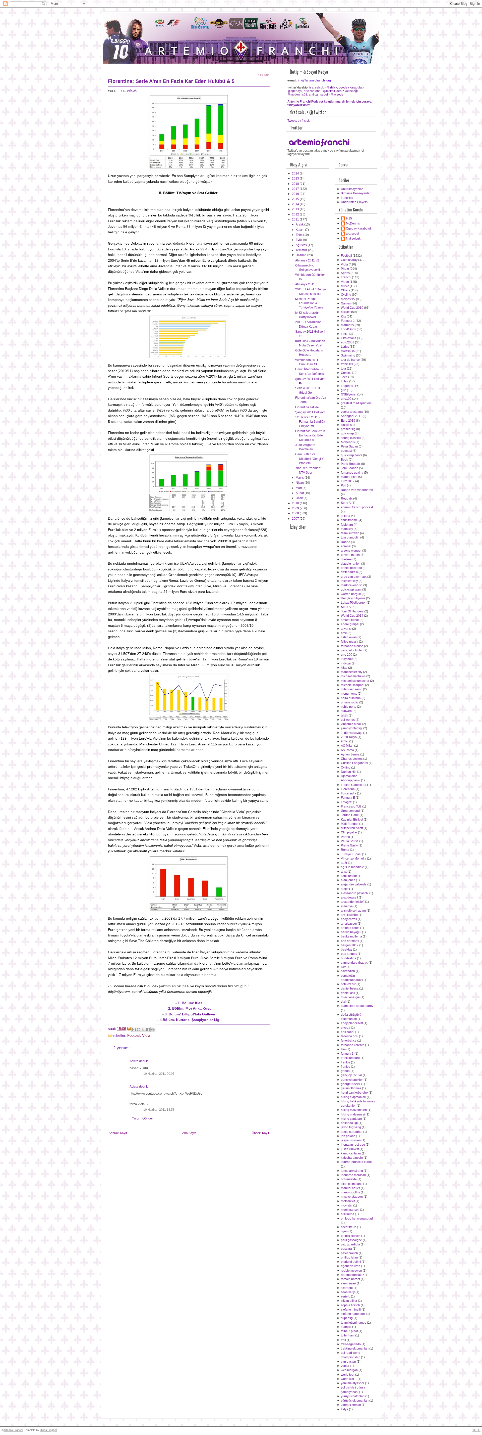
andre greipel (350, 624)
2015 (296, 199)
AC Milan (347, 745)
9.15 (349, 218)
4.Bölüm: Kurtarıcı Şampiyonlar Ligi (190, 1020)
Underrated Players (354, 202)
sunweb (346, 711)
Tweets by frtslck (298, 120)
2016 (296, 194)
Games (346, 303)
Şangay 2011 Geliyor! (310, 412)
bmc (344, 633)
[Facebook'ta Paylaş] (148, 1029)
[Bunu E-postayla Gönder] (133, 1029)
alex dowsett (349, 897)
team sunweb (350, 533)
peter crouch (349, 1253)
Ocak (300, 498)
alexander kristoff (352, 902)
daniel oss (348, 993)
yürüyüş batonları (353, 1396)
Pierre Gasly (349, 845)
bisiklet (345, 312)
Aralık (300, 224)
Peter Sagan (349, 446)
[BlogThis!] (138, 1029)
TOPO (476, 1429)
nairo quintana (351, 698)
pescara (346, 1248)
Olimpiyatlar (349, 832)
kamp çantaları (351, 1153)
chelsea (346, 559)
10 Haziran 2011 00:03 (158, 1073)
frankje (345, 1066)
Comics (346, 373)
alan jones (348, 880)
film (343, 1049)
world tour (347, 1374)
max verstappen (352, 1196)
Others (345, 290)
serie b (345, 1296)
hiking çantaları (351, 1118)
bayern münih (350, 555)
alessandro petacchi (355, 893)
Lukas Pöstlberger (353, 602)
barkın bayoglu (351, 932)
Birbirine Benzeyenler (356, 193)
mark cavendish (352, 585)
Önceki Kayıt (260, 1133)
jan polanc (348, 1136)
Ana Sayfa (189, 1133)
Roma (345, 849)
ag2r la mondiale (352, 867)
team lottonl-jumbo (353, 1322)
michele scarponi (352, 685)
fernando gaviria (352, 472)
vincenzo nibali (351, 724)
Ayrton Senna (350, 754)
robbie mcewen (351, 1270)
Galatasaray (349, 260)
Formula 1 (348, 321)
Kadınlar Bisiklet (352, 819)
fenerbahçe (348, 1040)
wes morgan (349, 1370)
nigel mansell (350, 1210)
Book (344, 459)
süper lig (347, 1318)
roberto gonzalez (352, 1275)
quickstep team (351, 589)
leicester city (349, 581)
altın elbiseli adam (353, 910)
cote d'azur (348, 984)
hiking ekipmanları (353, 1097)
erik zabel (347, 1032)
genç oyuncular (351, 1075)
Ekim (299, 235)
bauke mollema (351, 936)
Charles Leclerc (352, 758)
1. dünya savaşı (351, 733)
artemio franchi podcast (357, 507)
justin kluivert (350, 1149)
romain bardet (350, 1279)
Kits (343, 316)
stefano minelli (351, 1309)
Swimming (348, 355)
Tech (344, 377)
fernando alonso (352, 646)
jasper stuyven (351, 1140)
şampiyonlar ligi (352, 728)
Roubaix (346, 498)
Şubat (300, 493)
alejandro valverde (354, 884)
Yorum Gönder (142, 1118)
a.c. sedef (352, 233)
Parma (345, 837)
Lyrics (345, 346)
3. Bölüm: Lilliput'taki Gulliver (190, 1014)
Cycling (346, 294)
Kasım (300, 230)
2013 (296, 209)
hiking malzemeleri (354, 1110)
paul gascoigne (351, 1240)
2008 (296, 513)
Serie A (346, 503)
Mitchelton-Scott (352, 828)
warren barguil (351, 594)
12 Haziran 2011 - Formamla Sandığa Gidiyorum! (310, 422)
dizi (343, 1001)
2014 (296, 204)
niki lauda (347, 1214)
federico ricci (349, 1036)
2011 (296, 219)
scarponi (347, 1288)
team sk (346, 1327)
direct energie (350, 997)
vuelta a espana (352, 412)
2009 (296, 508)
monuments (349, 693)
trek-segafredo (351, 1344)
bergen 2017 (349, 945)
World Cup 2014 (352, 615)
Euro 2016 (348, 420)
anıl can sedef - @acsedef (326, 94)
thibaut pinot (349, 1331)
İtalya (344, 1409)
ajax (344, 871)
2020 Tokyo (349, 737)
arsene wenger (351, 550)
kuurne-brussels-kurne (356, 1162)
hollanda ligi (349, 1123)
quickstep (347, 433)
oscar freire (348, 1227)
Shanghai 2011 (351, 416)
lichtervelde (349, 1179)
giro (343, 390)
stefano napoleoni (353, 1314)
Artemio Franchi (13, 1429)
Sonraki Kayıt (118, 1133)
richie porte (348, 706)
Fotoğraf (346, 802)
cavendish (348, 971)
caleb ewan (349, 637)
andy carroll (349, 919)
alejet (344, 889)
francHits (347, 198)
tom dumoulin (350, 537)
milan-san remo (351, 689)
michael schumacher (355, 681)
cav (343, 967)
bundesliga (348, 958)
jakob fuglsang (351, 1127)
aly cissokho (349, 915)
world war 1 (349, 1379)
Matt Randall (349, 824)
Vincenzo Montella (353, 858)
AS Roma (347, 750)
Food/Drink (348, 329)
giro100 (346, 398)
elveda (345, 1027)
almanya (347, 906)
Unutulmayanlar (352, 189)
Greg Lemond (350, 811)
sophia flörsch (350, 1305)
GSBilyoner (348, 394)
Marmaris (347, 325)
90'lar (344, 741)
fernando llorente (352, 1045)
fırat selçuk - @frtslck (323, 87)
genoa (345, 1071)
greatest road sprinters (356, 403)
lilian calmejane (352, 1184)
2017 (296, 189)
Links (344, 334)
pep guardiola (350, 1244)
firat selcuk (128, 90)
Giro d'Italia (348, 338)
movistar (346, 1205)
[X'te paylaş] (143, 1029)
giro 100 (346, 654)
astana (345, 516)
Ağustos (302, 245)
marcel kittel (349, 477)
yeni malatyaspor (352, 1383)
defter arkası (349, 572)
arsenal (346, 546)
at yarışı (346, 629)
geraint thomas (351, 1088)
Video (345, 282)
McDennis (353, 223)
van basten (348, 1361)
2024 (296, 173)
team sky (347, 529)
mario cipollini (350, 1192)
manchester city (351, 672)
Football (133, 1036)
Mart (299, 488)
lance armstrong (352, 1171)
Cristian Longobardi (354, 763)
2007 (296, 518)
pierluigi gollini (351, 1262)
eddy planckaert (352, 1023)
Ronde (345, 542)
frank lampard (350, 1058)
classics (346, 425)
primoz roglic (349, 702)
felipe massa (349, 641)
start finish (348, 351)
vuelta (345, 1366)
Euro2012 (347, 481)
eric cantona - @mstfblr (319, 91)
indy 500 (347, 659)
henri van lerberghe (354, 1092)
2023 (296, 178)
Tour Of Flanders (352, 611)
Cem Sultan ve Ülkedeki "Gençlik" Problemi (309, 459)
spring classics (351, 438)
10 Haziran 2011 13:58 (158, 1109)
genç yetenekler (352, 1080)
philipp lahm (349, 1257)
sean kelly (348, 1292)
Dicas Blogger (48, 1429)
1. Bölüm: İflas (190, 1003)
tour (343, 368)
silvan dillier (349, 1301)
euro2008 (347, 342)
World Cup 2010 (352, 307)
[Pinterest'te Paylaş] (152, 1029)
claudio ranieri (350, 563)
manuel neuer (350, 1188)
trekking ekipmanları (355, 1348)
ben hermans (350, 941)
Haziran (301, 255)
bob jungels (349, 954)
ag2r (344, 863)
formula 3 (347, 1053)
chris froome (349, 520)
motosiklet (348, 1201)
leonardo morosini (353, 1175)
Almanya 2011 (305, 284)
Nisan (300, 482)
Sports (345, 273)
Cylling (345, 767)
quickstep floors (351, 455)
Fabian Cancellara (353, 785)
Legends (347, 386)
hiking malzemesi (353, 1114)
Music (345, 286)
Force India (348, 793)
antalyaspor (349, 923)
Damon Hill (348, 772)
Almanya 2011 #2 (307, 260)
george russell (350, 1084)
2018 (296, 184)
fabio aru (347, 524)
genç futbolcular (352, 650)
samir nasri (348, 1283)
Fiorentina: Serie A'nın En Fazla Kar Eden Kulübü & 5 (310, 435)
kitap (344, 667)
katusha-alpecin (352, 1157)
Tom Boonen (349, 468)
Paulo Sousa (349, 841)
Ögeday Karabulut (358, 228)
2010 (296, 503)
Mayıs (300, 477)
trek (343, 1340)
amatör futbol (350, 620)
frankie (345, 1062)
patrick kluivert (350, 1236)
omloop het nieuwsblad (357, 1218)
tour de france (350, 360)
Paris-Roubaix (350, 464)
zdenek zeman (351, 1405)
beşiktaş (346, 949)
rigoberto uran (350, 1266)
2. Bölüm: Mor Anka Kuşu (190, 1008)
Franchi (346, 277)
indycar (346, 663)
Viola (146, 1036)
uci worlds (348, 720)
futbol (344, 381)
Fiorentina (348, 789)
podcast (346, 451)
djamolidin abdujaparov (357, 1006)
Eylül (299, 240)
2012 (296, 214)
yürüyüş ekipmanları (355, 1400)
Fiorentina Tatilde (307, 407)
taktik (344, 715)
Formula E (348, 797)
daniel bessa (349, 988)
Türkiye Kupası (351, 854)
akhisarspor (349, 876)
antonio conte (350, 928)
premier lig (348, 429)
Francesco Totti (351, 806)
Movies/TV (348, 299)
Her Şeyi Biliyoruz (353, 598)
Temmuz (302, 250)
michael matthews (353, 676)
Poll (343, 485)
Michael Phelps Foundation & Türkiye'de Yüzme (309, 303)
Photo (345, 269)
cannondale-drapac (354, 962)
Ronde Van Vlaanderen (357, 490)
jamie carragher (352, 1132)
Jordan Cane (350, 815)
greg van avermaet (354, 576)
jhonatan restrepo (353, 1144)
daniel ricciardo (351, 568)
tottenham (347, 1335)
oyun (344, 1231)
